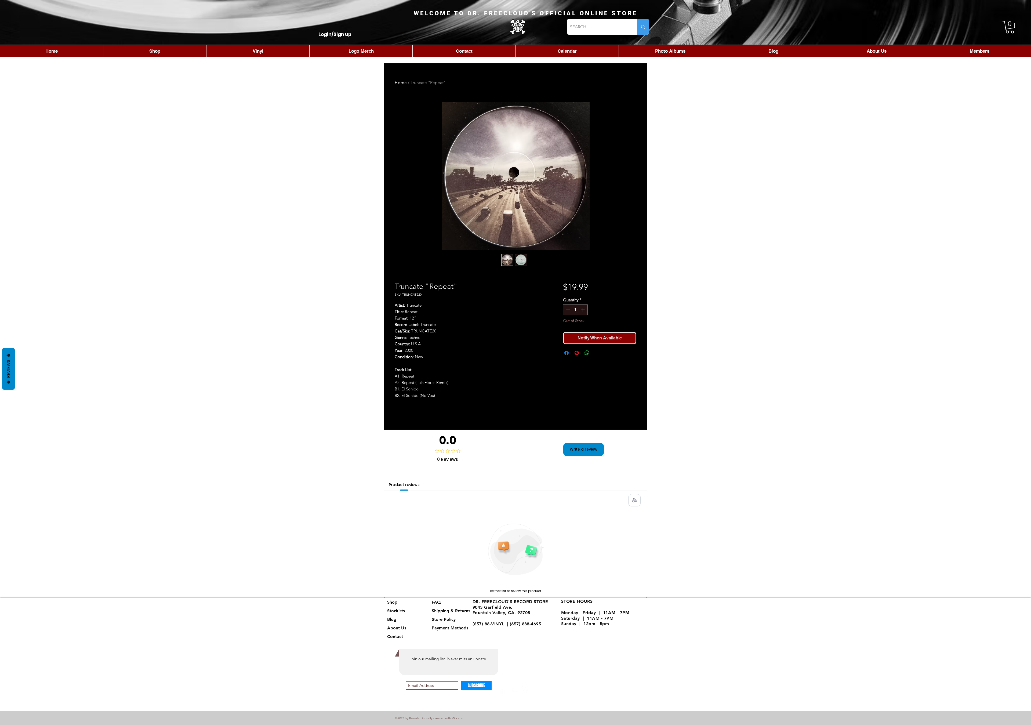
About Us (396, 627)
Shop (392, 602)
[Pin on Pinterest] (576, 353)
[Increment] (583, 310)
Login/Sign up (334, 34)
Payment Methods (451, 627)
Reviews (8, 369)
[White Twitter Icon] (526, 689)
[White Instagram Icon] (514, 689)
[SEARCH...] (643, 27)
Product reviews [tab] (404, 484)
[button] (1010, 27)
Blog (391, 619)
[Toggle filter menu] (634, 500)
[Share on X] (597, 353)
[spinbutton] (575, 310)
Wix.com (458, 718)
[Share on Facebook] (566, 353)
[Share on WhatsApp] (587, 353)
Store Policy (444, 619)
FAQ (436, 602)
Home (401, 82)
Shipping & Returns (451, 610)
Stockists (396, 610)
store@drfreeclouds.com (498, 629)
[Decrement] (567, 310)
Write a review (583, 449)
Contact (395, 636)
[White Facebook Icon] (502, 689)
